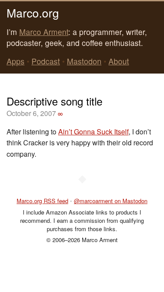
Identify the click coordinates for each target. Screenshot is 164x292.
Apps (15, 61)
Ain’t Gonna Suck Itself (93, 132)
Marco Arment (43, 31)
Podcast (45, 61)
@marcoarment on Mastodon (110, 201)
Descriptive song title (54, 101)
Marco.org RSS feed (42, 201)
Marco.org (33, 12)
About (118, 61)
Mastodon (84, 61)
